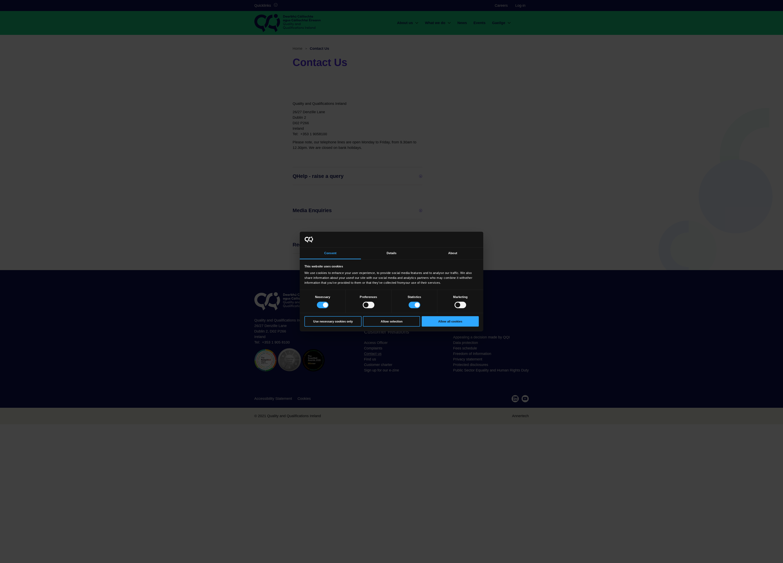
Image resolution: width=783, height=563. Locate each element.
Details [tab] (392, 253)
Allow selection (392, 321)
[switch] (368, 305)
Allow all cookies (450, 321)
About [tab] (452, 253)
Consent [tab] (330, 253)
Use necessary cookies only (333, 321)
